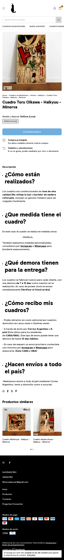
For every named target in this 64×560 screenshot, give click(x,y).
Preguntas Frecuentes (12, 504)
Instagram (26, 246)
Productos (7, 494)
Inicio (4, 95)
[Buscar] (59, 20)
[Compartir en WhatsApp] (3, 391)
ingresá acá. (51, 543)
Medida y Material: (18, 116)
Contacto (6, 499)
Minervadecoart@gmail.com (15, 482)
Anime (33, 95)
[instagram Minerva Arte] (3, 462)
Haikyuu (41, 95)
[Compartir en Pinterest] (16, 391)
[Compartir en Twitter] (12, 391)
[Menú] (3, 8)
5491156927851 (9, 472)
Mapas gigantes (37, 26)
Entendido (31, 555)
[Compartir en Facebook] (8, 391)
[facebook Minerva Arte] (10, 462)
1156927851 (7, 477)
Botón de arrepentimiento (13, 545)
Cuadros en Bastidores (13, 26)
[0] (60, 8)
